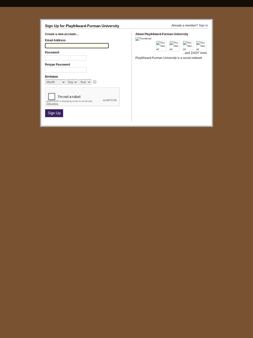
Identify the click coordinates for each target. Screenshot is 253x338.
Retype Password (57, 64)
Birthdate (51, 76)
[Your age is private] (95, 82)
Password (52, 52)
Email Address (55, 40)
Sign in (203, 25)
